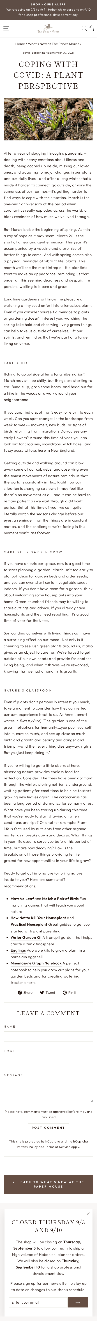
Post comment (48, 1127)
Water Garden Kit (26, 937)
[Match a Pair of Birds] (79, 898)
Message (13, 1075)
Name (10, 1026)
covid (26, 52)
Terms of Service (58, 1147)
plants (51, 52)
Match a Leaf (22, 898)
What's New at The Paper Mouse (53, 44)
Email (10, 1051)
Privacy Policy (27, 1147)
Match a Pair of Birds (60, 898)
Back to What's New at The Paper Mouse (51, 1184)
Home (20, 44)
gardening (39, 52)
